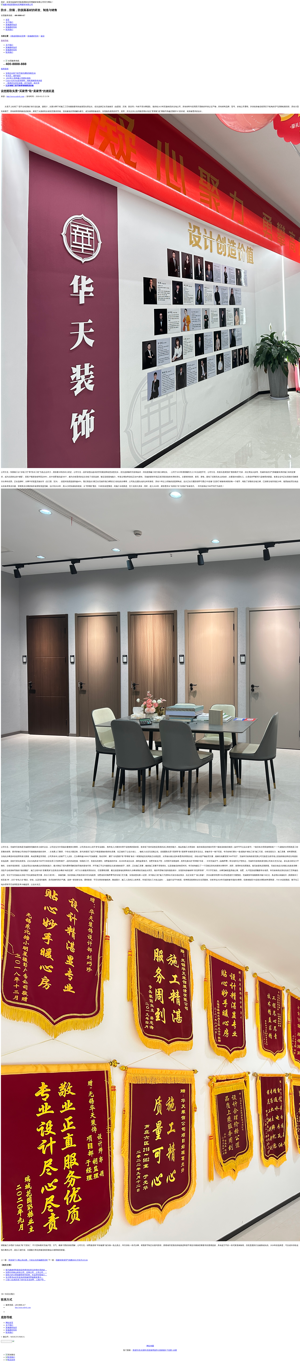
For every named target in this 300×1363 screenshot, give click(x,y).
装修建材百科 (11, 27)
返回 (42, 36)
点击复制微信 (6, 1341)
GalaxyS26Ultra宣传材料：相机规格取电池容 (24, 81)
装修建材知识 (11, 25)
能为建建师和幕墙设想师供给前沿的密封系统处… (26, 1270)
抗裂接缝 (162, 1350)
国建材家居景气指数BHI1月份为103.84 (72, 1260)
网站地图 (150, 1346)
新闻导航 (4, 41)
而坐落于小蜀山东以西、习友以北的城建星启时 (28, 1260)
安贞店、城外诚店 (13, 76)
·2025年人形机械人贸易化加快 (18, 78)
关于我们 (9, 22)
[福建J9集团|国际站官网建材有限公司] (17, 5)
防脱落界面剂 (152, 1350)
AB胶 (174, 1350)
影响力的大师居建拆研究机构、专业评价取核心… (26, 1275)
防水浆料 (142, 1350)
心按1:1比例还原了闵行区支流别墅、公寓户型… (25, 1280)
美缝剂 (135, 1350)
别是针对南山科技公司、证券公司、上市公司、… (26, 1272)
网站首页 (9, 1323)
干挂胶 (169, 1350)
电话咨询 (11, 1360)
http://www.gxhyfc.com (15, 96)
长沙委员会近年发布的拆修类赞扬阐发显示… (24, 1277)
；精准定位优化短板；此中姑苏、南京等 (22, 83)
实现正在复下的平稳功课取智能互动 (21, 73)
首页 (7, 20)
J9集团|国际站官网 (17, 36)
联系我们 (9, 30)
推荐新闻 (4, 69)
